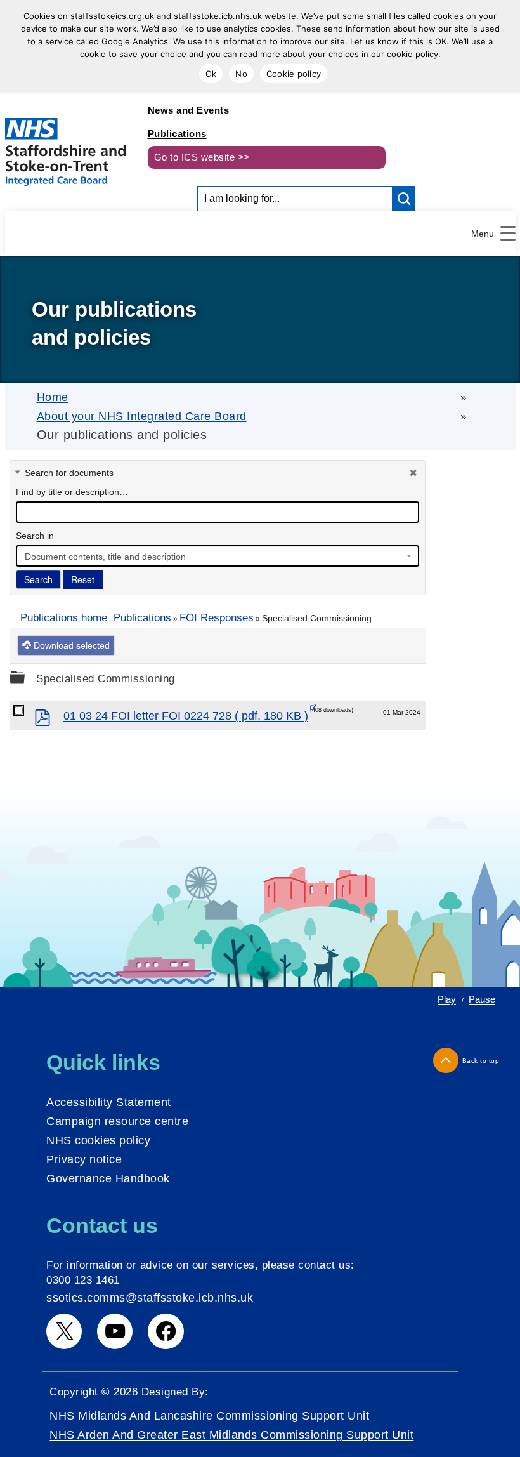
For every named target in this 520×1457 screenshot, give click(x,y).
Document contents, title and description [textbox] (105, 556)
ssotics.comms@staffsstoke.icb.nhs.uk (149, 1297)
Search (38, 579)
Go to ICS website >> (202, 157)
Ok (211, 74)
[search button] (404, 198)
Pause (482, 999)
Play (447, 999)
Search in (35, 536)
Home (52, 397)
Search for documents (69, 473)
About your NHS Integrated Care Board (142, 416)
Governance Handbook (108, 1178)
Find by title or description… (72, 492)
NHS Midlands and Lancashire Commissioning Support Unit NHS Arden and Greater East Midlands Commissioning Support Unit (231, 1425)
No (241, 74)
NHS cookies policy (98, 1140)
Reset (82, 579)
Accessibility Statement (108, 1102)
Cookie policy (293, 74)
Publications (177, 133)
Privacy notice (84, 1159)
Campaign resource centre (117, 1121)
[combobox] (217, 556)
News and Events (189, 110)
